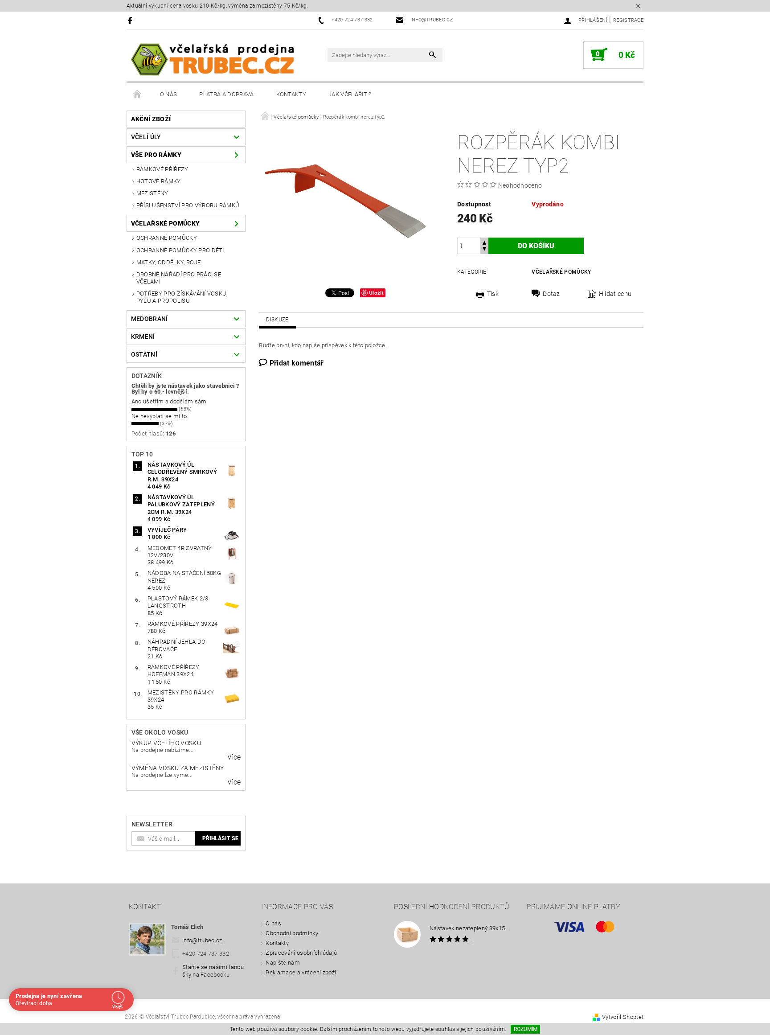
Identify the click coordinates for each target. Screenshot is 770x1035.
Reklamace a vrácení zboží (301, 972)
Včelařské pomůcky (165, 223)
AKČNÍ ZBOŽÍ (151, 119)
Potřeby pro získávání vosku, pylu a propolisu (182, 297)
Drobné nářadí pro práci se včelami (178, 278)
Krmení (143, 336)
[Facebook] (131, 20)
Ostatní (144, 354)
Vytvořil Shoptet (622, 1017)
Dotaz (551, 293)
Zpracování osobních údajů (301, 952)
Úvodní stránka (138, 94)
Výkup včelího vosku (166, 743)
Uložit (376, 292)
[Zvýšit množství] (484, 242)
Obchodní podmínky (292, 933)
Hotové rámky (158, 181)
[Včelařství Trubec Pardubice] (213, 59)
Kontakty (291, 94)
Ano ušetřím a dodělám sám (169, 401)
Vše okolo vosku (159, 732)
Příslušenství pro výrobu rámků (188, 205)
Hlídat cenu (615, 293)
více (234, 757)
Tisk (493, 293)
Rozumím (525, 1029)
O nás (168, 94)
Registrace (628, 20)
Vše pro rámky (156, 154)
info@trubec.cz (202, 940)
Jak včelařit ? (349, 94)
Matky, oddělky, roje (168, 262)
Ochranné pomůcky (166, 237)
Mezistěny (152, 193)
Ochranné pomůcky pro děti (180, 250)
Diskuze (277, 319)
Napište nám (283, 962)
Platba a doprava (226, 94)
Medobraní (149, 318)
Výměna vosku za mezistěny (177, 768)
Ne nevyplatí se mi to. (159, 416)
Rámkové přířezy (162, 169)
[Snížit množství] (484, 250)
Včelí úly (146, 136)
